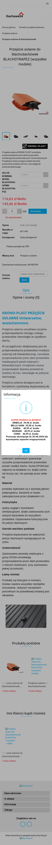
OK (26, 450)
